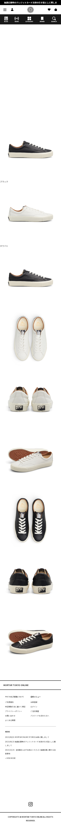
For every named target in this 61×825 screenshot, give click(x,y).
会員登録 (33, 702)
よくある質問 (10, 720)
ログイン (33, 706)
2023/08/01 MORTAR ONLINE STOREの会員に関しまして (27, 737)
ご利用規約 (9, 702)
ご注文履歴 (34, 711)
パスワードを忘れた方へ (39, 715)
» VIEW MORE (10, 758)
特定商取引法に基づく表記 (15, 706)
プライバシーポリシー (13, 711)
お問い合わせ (10, 715)
